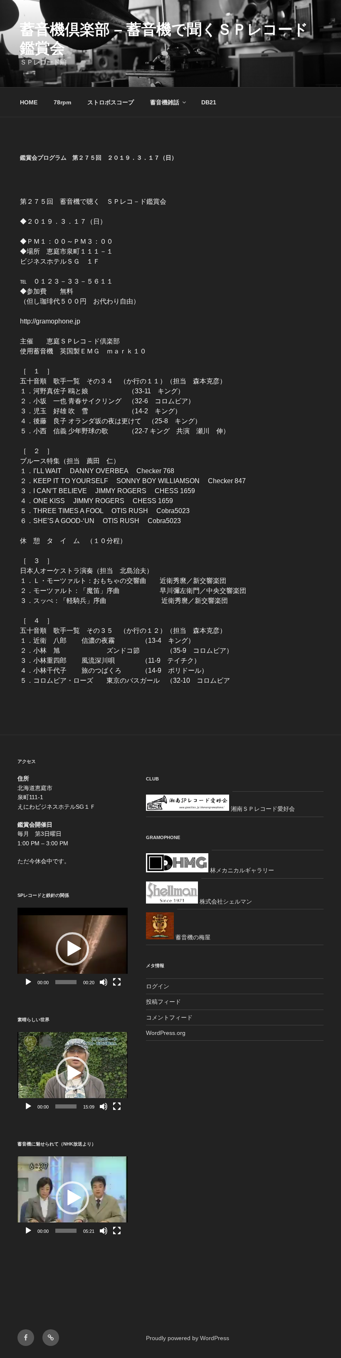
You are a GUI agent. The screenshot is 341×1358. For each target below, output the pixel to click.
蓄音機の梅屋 (192, 937)
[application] (72, 949)
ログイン (157, 986)
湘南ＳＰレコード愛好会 (262, 808)
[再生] (28, 982)
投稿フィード (163, 1001)
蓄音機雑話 (164, 102)
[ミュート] (103, 982)
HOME (28, 102)
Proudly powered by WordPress (187, 1338)
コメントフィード (169, 1017)
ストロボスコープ (110, 102)
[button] (72, 948)
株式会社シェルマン (225, 901)
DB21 (208, 102)
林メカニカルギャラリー (241, 870)
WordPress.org (165, 1033)
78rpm (62, 102)
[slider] (66, 982)
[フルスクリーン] (117, 982)
